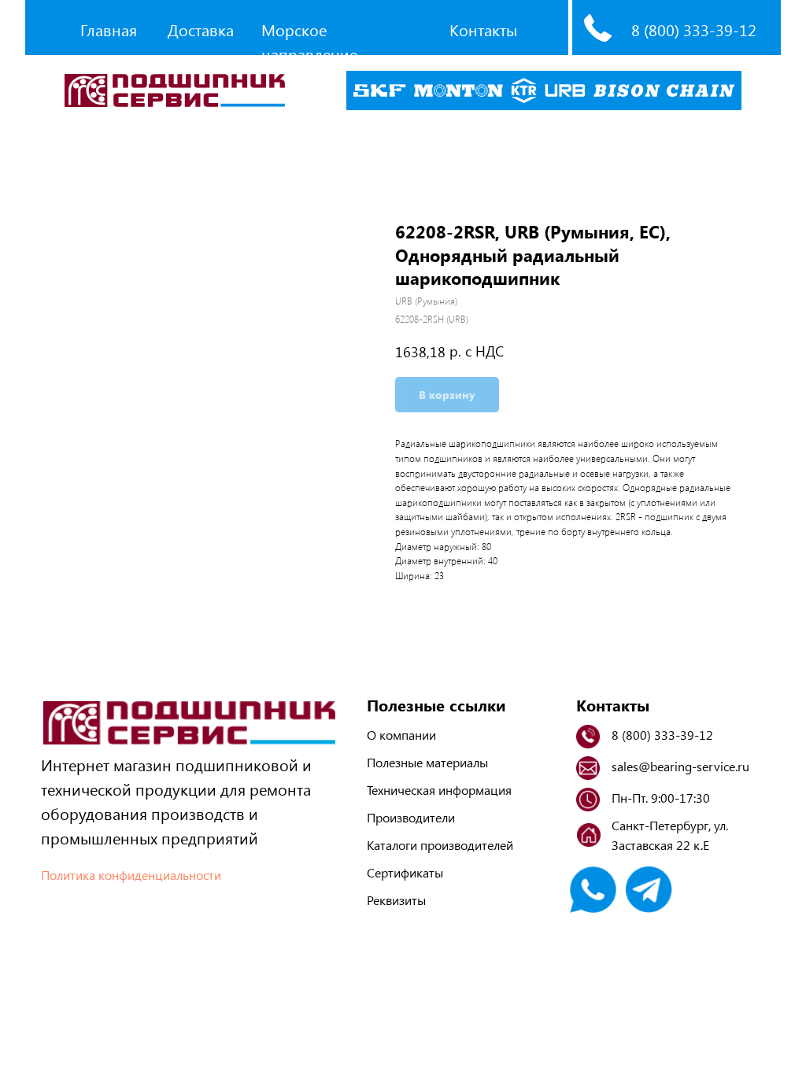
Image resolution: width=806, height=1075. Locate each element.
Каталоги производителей (440, 845)
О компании (401, 734)
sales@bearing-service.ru (680, 766)
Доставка (201, 29)
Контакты (483, 29)
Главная (108, 29)
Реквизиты (396, 900)
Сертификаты (405, 872)
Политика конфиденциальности (131, 874)
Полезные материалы (427, 762)
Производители (411, 817)
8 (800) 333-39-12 (693, 29)
